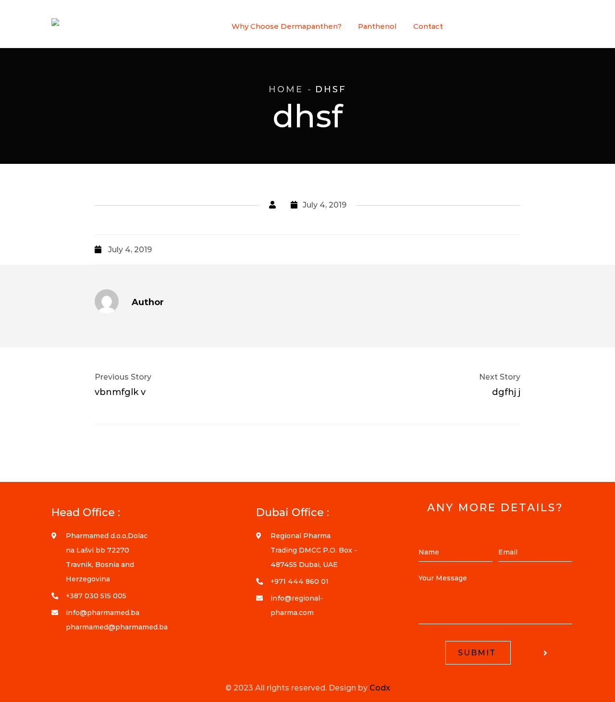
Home (286, 89)
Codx (379, 687)
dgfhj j (506, 392)
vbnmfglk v (120, 392)
